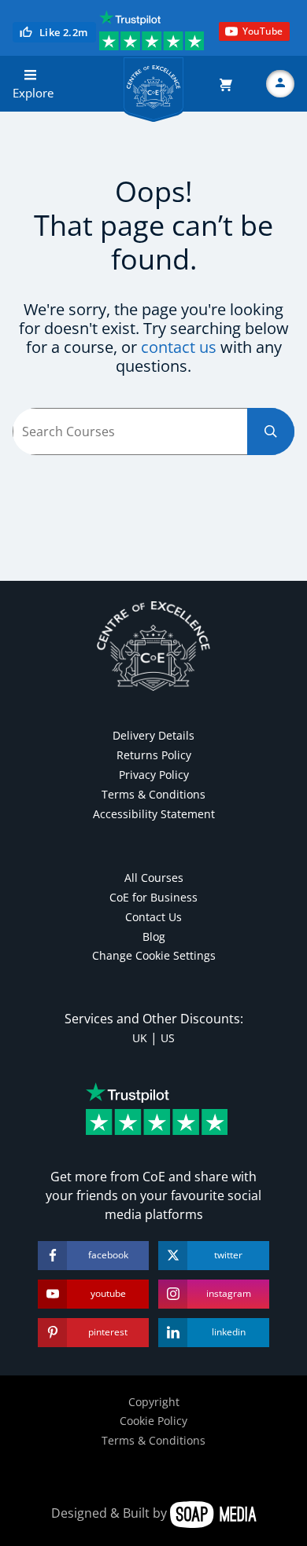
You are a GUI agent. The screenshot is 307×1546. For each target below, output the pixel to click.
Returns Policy (154, 754)
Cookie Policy (153, 1420)
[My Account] (280, 84)
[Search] (270, 432)
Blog (153, 936)
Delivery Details (153, 735)
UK (139, 1037)
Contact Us (153, 916)
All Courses (153, 877)
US (168, 1037)
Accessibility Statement (154, 813)
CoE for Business (153, 897)
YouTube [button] (262, 31)
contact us (178, 347)
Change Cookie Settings (154, 955)
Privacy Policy (154, 774)
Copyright (153, 1401)
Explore (33, 93)
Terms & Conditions (153, 794)
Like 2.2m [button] (63, 32)
